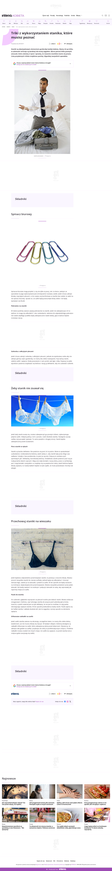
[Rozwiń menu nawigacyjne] (109, 15)
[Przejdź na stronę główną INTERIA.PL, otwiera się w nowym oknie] (7, 15)
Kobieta (8, 26)
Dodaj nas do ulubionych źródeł (33, 64)
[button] (59, 15)
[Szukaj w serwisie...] (102, 15)
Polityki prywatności (48, 864)
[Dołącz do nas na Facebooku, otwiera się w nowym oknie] (65, 701)
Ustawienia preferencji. (59, 864)
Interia (3, 26)
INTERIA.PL (73, 864)
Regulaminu (38, 864)
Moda (13, 26)
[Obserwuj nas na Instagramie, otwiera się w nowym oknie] (67, 701)
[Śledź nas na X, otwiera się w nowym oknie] (70, 701)
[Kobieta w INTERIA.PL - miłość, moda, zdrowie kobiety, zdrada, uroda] (18, 15)
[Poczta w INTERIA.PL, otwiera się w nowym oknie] (105, 15)
